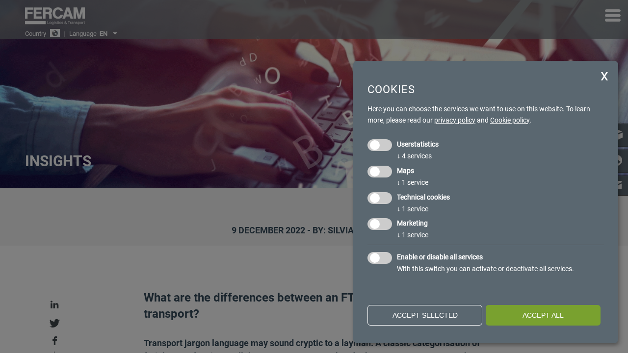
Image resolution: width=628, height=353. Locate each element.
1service (412, 182)
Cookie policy (509, 120)
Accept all (543, 315)
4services (414, 156)
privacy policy (454, 120)
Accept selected (425, 315)
